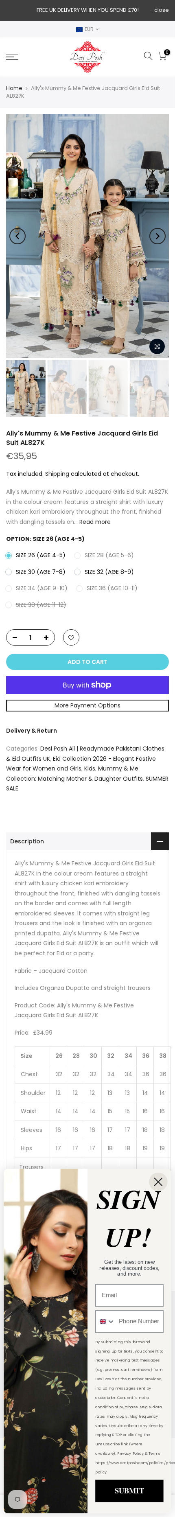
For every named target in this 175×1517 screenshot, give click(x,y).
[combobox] (105, 1321)
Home (14, 88)
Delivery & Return (31, 731)
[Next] (157, 236)
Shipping (57, 474)
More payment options (87, 705)
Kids (89, 768)
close (161, 10)
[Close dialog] (158, 1182)
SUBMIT (129, 1490)
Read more (94, 522)
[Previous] (17, 236)
